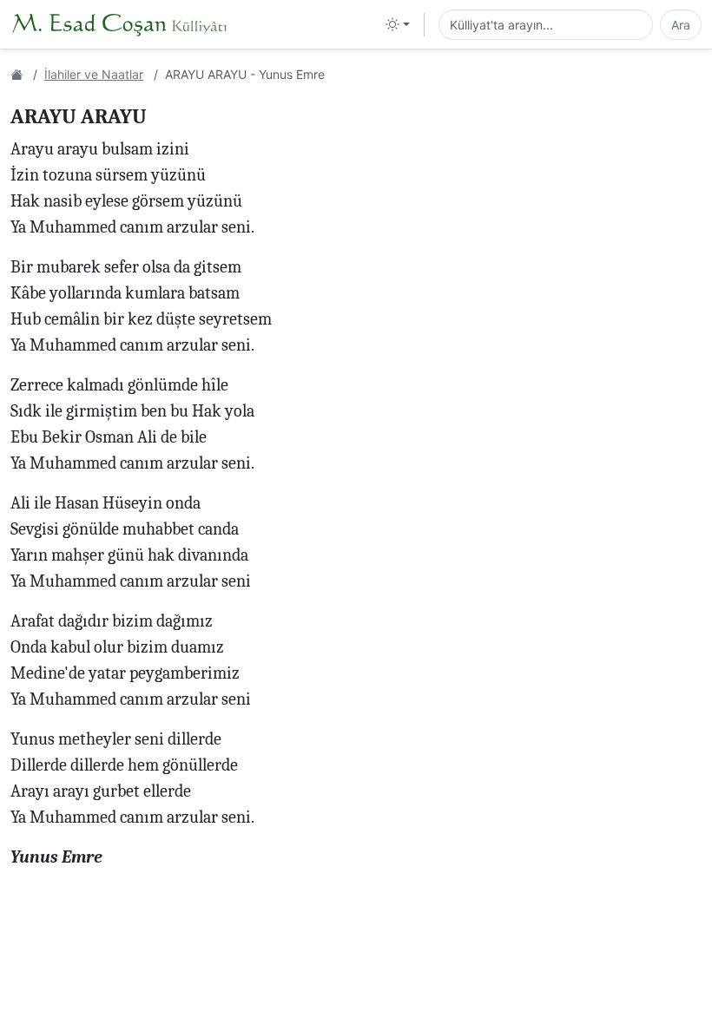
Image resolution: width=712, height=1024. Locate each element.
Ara (680, 24)
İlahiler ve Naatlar (93, 74)
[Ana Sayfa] (16, 74)
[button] (398, 24)
